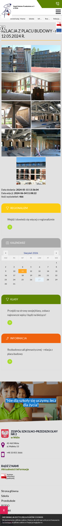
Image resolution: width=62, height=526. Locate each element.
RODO (5, 505)
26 (31, 279)
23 (6, 279)
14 (48, 271)
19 (31, 275)
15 (56, 271)
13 (39, 271)
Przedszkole (8, 500)
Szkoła (30, 19)
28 (48, 279)
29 (56, 279)
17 (14, 275)
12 (31, 271)
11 (23, 271)
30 (6, 284)
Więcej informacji (9, 227)
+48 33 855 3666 (57, 4)
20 (39, 275)
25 (23, 279)
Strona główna (9, 491)
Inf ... (38, 19)
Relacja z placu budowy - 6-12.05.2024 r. (29, 33)
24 (14, 279)
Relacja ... (56, 19)
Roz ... (46, 19)
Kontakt (6, 510)
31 (14, 284)
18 (23, 275)
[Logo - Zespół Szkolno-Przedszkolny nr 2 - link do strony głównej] (17, 11)
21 (48, 275)
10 (14, 271)
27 (39, 279)
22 (56, 275)
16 (6, 275)
